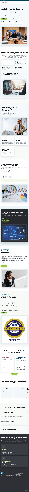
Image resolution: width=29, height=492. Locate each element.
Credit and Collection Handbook (19, 473)
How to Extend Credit (17, 474)
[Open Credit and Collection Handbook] (7, 392)
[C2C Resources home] (4, 3)
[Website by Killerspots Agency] (26, 490)
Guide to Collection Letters (18, 475)
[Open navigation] (27, 2)
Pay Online (4, 0)
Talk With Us (4, 18)
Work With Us (14, 373)
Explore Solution (11, 18)
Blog (1, 0)
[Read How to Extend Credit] (20, 392)
